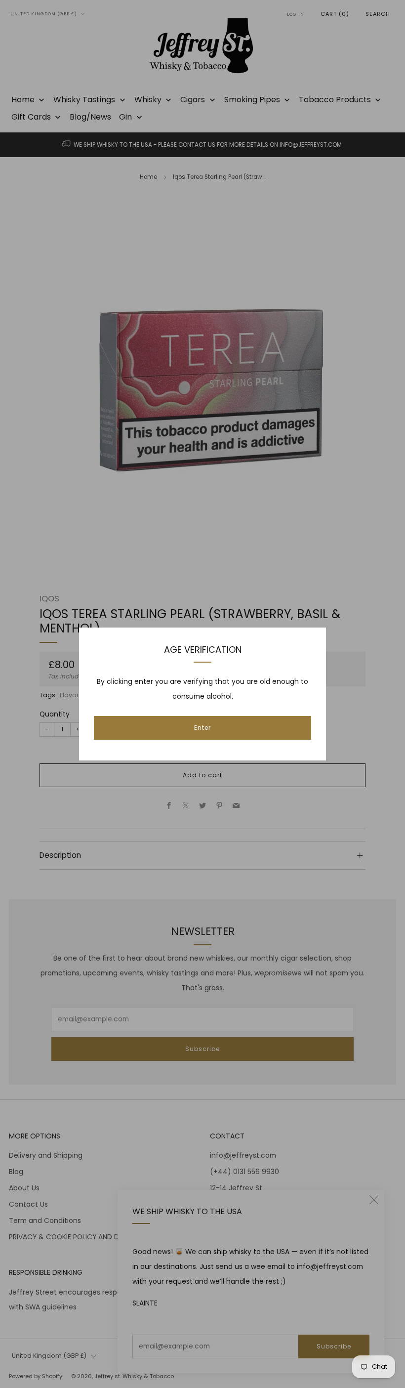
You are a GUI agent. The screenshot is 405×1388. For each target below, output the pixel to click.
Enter (202, 727)
